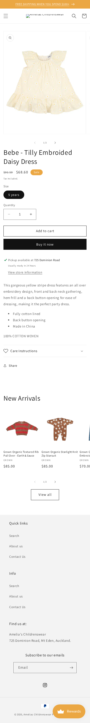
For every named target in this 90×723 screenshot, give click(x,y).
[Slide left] (35, 143)
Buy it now (45, 244)
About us (16, 546)
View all (45, 494)
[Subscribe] (71, 667)
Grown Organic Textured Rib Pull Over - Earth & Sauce (21, 453)
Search (14, 536)
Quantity (9, 205)
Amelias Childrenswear (37, 714)
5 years (13, 195)
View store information (25, 272)
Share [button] (13, 365)
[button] (6, 16)
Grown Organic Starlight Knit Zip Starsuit (60, 453)
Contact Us (17, 556)
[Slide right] (55, 143)
